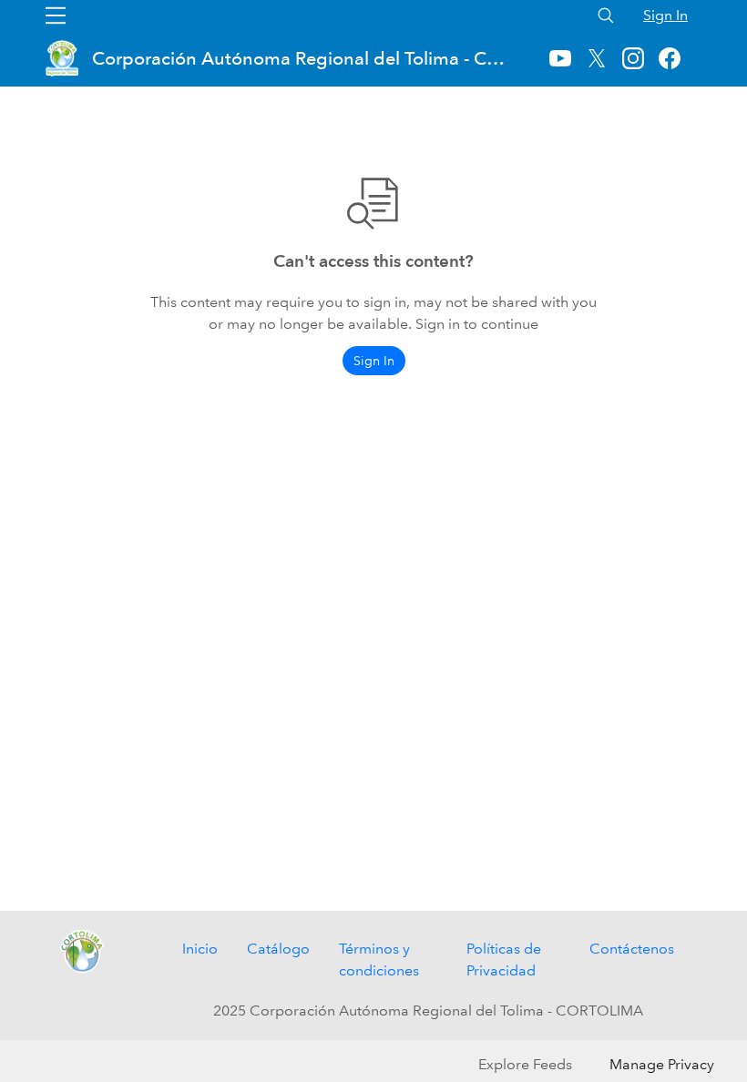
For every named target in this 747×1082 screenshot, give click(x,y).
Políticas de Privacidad (503, 959)
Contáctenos (631, 948)
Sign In (665, 15)
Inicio (200, 948)
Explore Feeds (525, 1064)
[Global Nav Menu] (56, 15)
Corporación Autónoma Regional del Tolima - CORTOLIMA (301, 58)
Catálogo (278, 948)
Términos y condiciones (379, 959)
